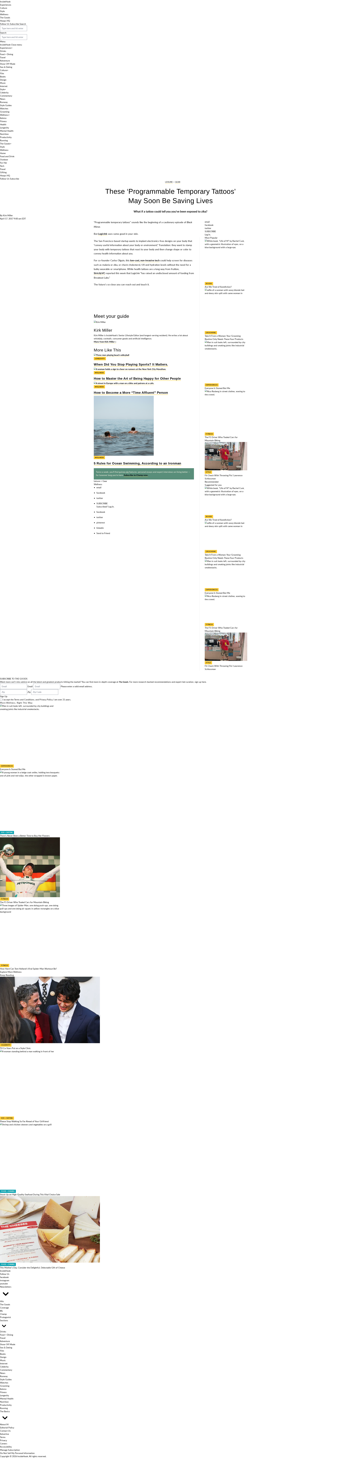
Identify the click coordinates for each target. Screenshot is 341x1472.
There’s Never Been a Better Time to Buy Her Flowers (25, 835)
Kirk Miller (8, 215)
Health (3, 124)
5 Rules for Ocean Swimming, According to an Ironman (137, 463)
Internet (3, 86)
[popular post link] (226, 260)
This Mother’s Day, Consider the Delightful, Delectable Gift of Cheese (32, 1267)
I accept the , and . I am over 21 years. (37, 699)
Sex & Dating (6, 67)
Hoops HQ (5, 20)
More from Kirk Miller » (105, 342)
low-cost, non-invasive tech (145, 260)
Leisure (169, 182)
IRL (1, 1310)
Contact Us (5, 1430)
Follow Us (4, 23)
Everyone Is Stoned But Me (217, 388)
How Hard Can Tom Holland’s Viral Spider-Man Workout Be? (28, 968)
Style (2, 11)
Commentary (6, 95)
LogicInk (102, 234)
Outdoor (4, 159)
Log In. (111, 506)
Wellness (4, 14)
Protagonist (5, 1317)
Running (4, 140)
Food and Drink (7, 156)
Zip (29, 692)
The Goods (5, 17)
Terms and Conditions (24, 699)
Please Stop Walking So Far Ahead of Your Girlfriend (24, 1121)
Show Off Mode (7, 63)
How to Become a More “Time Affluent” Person (131, 392)
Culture (3, 8)
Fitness (3, 121)
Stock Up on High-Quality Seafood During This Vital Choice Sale (30, 1194)
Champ (3, 1314)
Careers (3, 1443)
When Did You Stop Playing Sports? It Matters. (131, 364)
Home (3, 153)
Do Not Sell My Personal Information (17, 1453)
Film (2, 73)
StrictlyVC (99, 273)
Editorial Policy (7, 1427)
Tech (2, 165)
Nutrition (4, 134)
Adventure (5, 60)
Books (3, 76)
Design (3, 79)
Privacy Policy (45, 699)
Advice (3, 118)
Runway (4, 102)
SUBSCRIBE (102, 503)
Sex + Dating (7, 832)
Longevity (4, 127)
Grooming (4, 111)
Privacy (3, 1440)
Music (3, 83)
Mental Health (6, 130)
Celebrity (4, 92)
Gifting (3, 172)
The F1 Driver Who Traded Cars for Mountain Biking (24, 902)
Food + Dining (6, 54)
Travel (2, 57)
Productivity (6, 137)
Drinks (3, 51)
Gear (177, 182)
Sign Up (3, 696)
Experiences (5, 4)
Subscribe (14, 23)
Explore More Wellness (11, 971)
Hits (2, 1301)
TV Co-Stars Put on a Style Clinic (15, 1048)
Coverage (4, 1307)
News (2, 98)
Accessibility (6, 1446)
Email (30, 686)
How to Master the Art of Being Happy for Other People (137, 378)
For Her (3, 162)
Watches (4, 108)
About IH (4, 1424)
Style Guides (6, 105)
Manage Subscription (10, 1449)
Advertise (4, 1434)
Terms (2, 1437)
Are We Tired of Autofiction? (218, 286)
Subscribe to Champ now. (136, 475)
